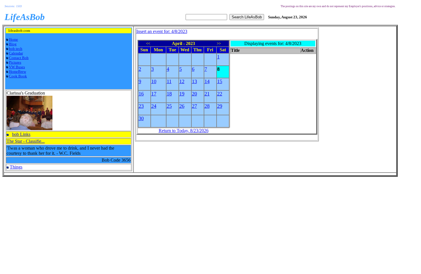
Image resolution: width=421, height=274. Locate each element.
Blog (13, 44)
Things (16, 167)
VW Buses (17, 67)
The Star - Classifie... (26, 141)
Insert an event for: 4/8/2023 (161, 31)
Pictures (15, 62)
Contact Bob (19, 58)
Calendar (16, 53)
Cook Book (18, 76)
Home (13, 39)
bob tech (15, 48)
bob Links (21, 134)
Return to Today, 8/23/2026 (183, 130)
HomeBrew (17, 71)
